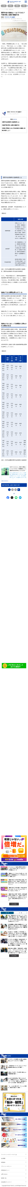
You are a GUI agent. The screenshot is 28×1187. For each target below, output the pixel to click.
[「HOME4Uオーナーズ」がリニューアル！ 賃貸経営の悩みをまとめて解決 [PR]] (14, 1069)
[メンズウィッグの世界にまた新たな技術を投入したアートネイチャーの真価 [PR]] (14, 1062)
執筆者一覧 (3, 1178)
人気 (4, 5)
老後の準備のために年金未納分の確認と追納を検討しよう (13, 129)
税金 (24, 5)
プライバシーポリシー (6, 1166)
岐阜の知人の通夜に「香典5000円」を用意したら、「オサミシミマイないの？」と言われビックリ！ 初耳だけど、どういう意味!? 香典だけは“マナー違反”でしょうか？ (17, 950)
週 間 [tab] (7, 912)
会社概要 (3, 1158)
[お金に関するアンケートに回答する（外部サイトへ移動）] (14, 1102)
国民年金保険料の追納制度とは (10, 122)
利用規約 (3, 1162)
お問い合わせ (4, 1174)
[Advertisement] (14, 95)
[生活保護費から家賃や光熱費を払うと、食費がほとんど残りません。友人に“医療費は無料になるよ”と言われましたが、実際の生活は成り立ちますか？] (4, 926)
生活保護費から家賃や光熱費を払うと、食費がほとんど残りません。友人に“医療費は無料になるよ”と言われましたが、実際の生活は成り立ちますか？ (17, 926)
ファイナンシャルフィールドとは (9, 1154)
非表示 (15, 119)
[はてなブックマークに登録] (20, 497)
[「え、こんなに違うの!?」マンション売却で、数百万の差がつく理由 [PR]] (14, 1090)
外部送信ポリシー (5, 1170)
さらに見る (14, 955)
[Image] (14, 665)
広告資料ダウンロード (6, 1181)
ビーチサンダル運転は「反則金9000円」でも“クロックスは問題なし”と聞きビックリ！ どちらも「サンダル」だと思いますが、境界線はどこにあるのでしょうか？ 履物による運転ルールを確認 (17, 942)
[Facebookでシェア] (8, 497)
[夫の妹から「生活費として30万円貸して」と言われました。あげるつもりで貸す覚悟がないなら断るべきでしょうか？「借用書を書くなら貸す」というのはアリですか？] (4, 933)
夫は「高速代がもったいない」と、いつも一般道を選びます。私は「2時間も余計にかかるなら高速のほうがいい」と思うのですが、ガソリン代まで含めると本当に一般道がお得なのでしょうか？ (17, 918)
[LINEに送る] (16, 497)
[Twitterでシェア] (12, 497)
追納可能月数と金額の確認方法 (10, 125)
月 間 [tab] (20, 912)
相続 (17, 5)
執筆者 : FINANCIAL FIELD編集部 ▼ (14, 111)
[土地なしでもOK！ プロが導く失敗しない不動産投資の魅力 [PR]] (14, 1075)
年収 (10, 5)
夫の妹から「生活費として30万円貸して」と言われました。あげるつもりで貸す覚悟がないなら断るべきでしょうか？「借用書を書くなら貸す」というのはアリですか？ (17, 934)
